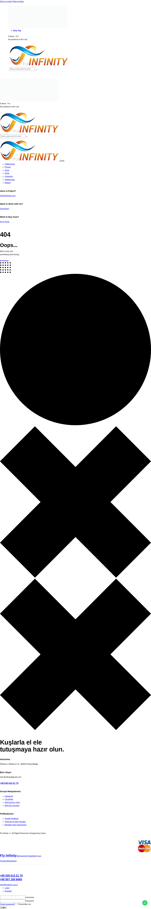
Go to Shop (4, 222)
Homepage (4, 261)
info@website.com (7, 196)
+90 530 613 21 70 (9, 783)
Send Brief (4, 209)
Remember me (24, 904)
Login (7, 888)
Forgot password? (7, 904)
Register (8, 891)
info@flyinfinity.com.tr (9, 885)
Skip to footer (18, 1)
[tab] (78, 887)
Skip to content (6, 1)
